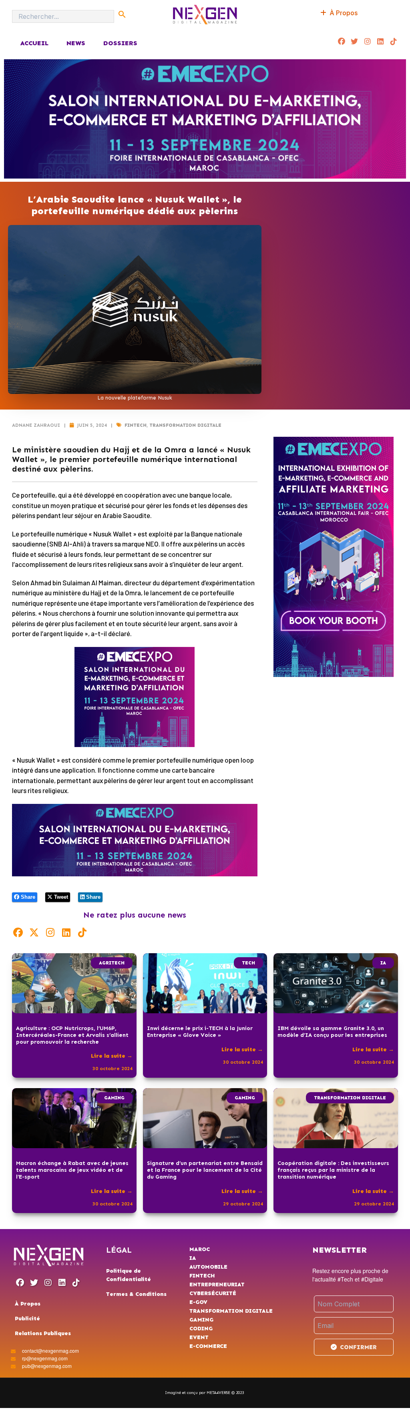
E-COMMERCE (208, 1346)
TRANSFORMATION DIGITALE (185, 425)
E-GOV (198, 1302)
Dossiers (120, 43)
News (75, 43)
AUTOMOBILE (208, 1266)
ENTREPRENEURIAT (217, 1284)
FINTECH (136, 425)
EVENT (199, 1337)
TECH (248, 963)
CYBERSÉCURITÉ (212, 1293)
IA (383, 963)
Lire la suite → (112, 1055)
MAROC (199, 1249)
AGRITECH (112, 963)
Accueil (34, 43)
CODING (201, 1328)
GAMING (114, 1098)
